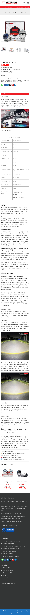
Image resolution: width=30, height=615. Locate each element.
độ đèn (4, 80)
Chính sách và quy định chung (11, 541)
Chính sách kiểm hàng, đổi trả (11, 548)
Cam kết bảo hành (8, 553)
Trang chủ (6, 12)
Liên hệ (27, 7)
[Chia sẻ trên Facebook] (5, 85)
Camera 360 (6, 567)
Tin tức (10, 7)
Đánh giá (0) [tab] (5, 96)
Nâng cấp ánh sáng (16, 12)
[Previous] (3, 31)
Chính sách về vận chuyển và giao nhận (14, 546)
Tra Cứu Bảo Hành (18, 7)
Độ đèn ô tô (6, 575)
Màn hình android (8, 570)
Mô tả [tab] (3, 94)
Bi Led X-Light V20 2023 (22, 481)
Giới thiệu (3, 7)
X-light (25, 12)
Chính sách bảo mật (8, 543)
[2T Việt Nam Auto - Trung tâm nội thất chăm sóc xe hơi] (9, 2)
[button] (24, 2)
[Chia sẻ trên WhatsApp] (2, 85)
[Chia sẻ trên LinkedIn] (15, 85)
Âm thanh (5, 578)
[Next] (26, 31)
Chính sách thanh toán (9, 551)
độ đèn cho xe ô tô (11, 80)
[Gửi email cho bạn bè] (10, 85)
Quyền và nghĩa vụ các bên (11, 556)
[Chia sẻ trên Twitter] (7, 85)
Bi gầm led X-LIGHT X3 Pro (7, 481)
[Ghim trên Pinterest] (12, 85)
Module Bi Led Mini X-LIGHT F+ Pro (14, 81)
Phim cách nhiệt (7, 572)
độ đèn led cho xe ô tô (21, 80)
